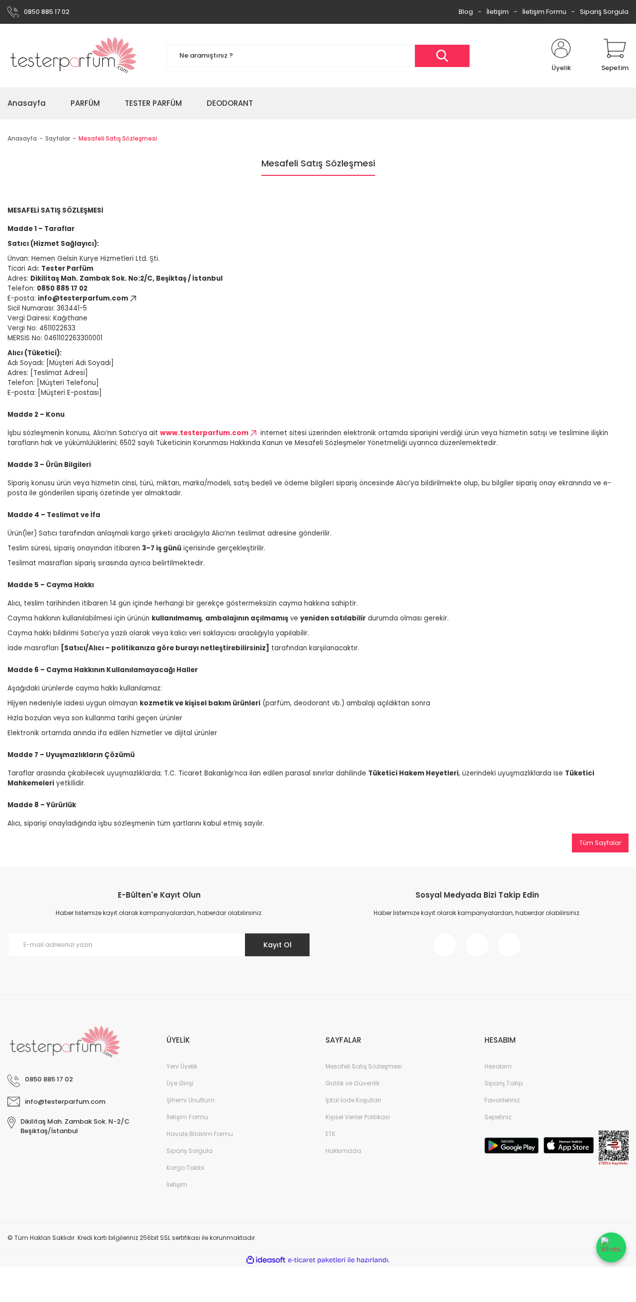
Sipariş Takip (503, 1083)
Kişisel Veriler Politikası (357, 1117)
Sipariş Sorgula (604, 11)
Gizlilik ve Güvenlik (352, 1083)
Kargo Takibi (185, 1167)
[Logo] (73, 56)
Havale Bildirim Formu (199, 1134)
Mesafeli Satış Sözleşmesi (363, 1066)
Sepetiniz (497, 1117)
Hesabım (498, 1066)
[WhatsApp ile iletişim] (611, 1247)
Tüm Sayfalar (600, 843)
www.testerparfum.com (204, 433)
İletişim (497, 11)
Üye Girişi (179, 1083)
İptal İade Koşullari (353, 1100)
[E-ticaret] (317, 1260)
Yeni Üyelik (181, 1066)
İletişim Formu (544, 11)
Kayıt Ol (277, 945)
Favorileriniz (502, 1100)
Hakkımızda (343, 1151)
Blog (466, 11)
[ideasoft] (266, 1260)
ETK (330, 1134)
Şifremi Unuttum (190, 1100)
